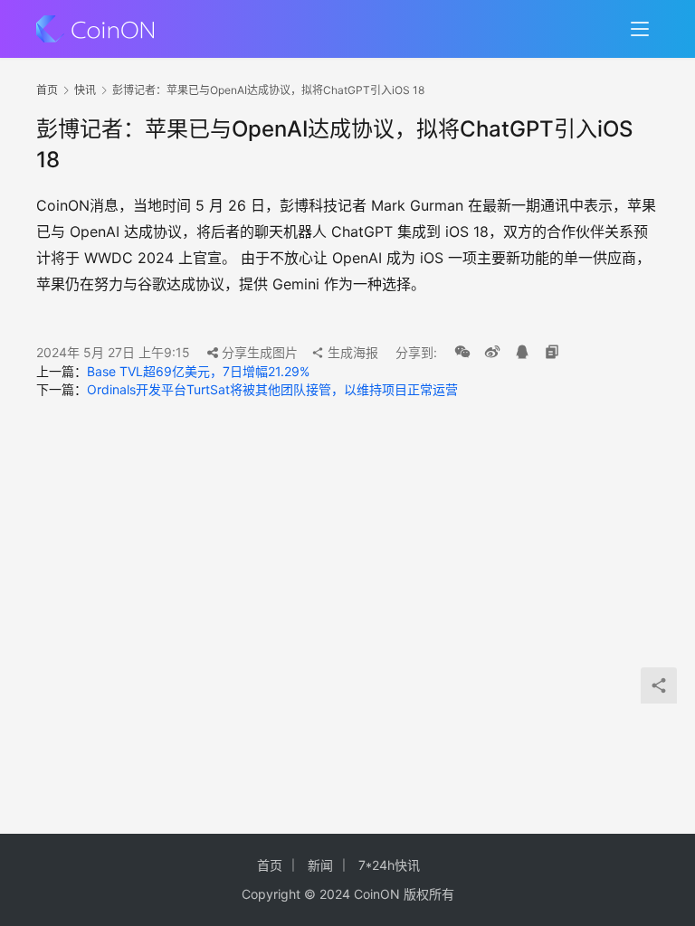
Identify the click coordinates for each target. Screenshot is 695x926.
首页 (47, 90)
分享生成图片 (258, 352)
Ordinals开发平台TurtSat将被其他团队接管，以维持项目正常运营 (272, 389)
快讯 (85, 90)
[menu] (640, 29)
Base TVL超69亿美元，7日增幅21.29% (198, 371)
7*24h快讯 (389, 865)
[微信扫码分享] (462, 353)
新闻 (320, 865)
